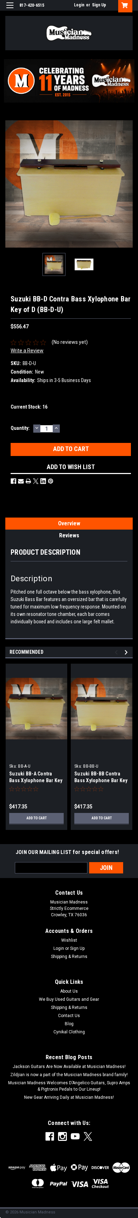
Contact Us (69, 1015)
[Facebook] (13, 481)
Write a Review (27, 350)
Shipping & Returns (69, 956)
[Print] (28, 481)
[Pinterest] (50, 481)
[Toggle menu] (9, 9)
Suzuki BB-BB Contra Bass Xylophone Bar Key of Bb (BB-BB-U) (101, 780)
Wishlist (69, 940)
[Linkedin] (43, 481)
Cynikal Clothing (69, 1031)
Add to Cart (37, 818)
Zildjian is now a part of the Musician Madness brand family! (69, 1074)
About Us (69, 991)
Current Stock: (29, 407)
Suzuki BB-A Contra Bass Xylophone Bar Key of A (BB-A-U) (36, 780)
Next (127, 184)
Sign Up (99, 4)
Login (79, 4)
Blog (69, 1023)
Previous (10, 184)
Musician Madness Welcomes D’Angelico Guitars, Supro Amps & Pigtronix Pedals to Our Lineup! (69, 1086)
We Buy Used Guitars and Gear (69, 999)
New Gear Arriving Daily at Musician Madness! (69, 1097)
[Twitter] (36, 481)
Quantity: (20, 428)
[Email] (21, 481)
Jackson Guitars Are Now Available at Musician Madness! (69, 1066)
